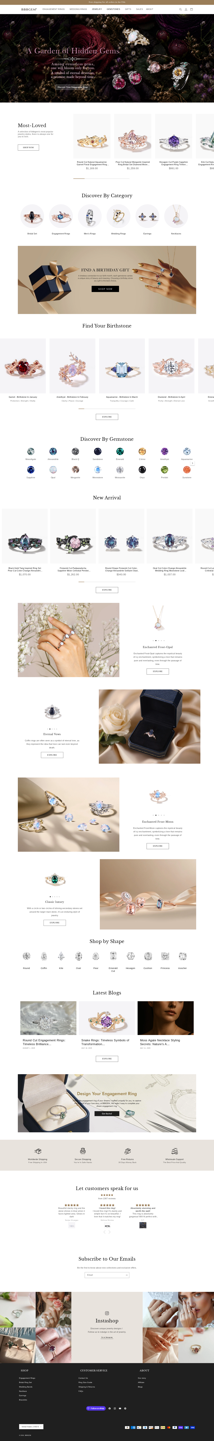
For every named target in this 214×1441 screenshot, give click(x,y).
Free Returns (127, 1159)
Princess (165, 968)
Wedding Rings (118, 234)
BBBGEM (28, 1435)
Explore (107, 417)
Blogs (140, 1387)
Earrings (147, 234)
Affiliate (141, 1382)
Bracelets (23, 1400)
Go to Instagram (107, 1337)
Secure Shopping (83, 1159)
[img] (107, 1195)
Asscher (182, 968)
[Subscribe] (126, 1275)
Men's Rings (90, 234)
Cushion (148, 968)
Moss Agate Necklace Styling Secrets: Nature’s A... (160, 1042)
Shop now (28, 147)
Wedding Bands (25, 1387)
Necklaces (176, 234)
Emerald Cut (113, 969)
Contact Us (83, 1378)
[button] (54, 9)
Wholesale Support (174, 1159)
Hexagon (130, 968)
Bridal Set (32, 234)
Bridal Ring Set (25, 1382)
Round (26, 968)
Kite (61, 968)
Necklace (23, 1391)
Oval (78, 968)
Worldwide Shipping (37, 1159)
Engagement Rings (61, 234)
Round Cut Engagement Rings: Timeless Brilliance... (44, 1042)
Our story (142, 1378)
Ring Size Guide (85, 1382)
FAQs (81, 1391)
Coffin (44, 968)
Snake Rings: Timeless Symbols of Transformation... (105, 1042)
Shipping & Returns (87, 1387)
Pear (95, 968)
